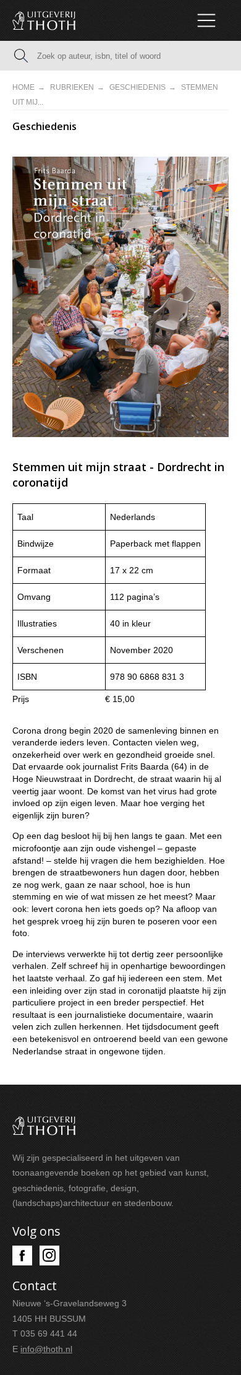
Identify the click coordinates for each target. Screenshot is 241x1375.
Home (23, 87)
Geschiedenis (137, 87)
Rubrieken (72, 87)
